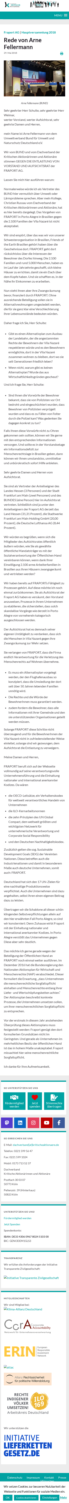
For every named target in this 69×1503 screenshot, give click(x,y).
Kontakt (49, 1477)
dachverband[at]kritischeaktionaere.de (36, 1144)
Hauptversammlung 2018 (38, 32)
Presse (62, 1477)
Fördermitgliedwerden (14, 1104)
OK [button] (8, 1497)
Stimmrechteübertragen (54, 1104)
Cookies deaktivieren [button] (26, 1497)
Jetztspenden (35, 1104)
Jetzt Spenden (12, 1224)
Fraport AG (12, 32)
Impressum (33, 1477)
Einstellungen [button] (49, 1497)
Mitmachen (47, 1481)
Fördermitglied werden (17, 1218)
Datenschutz (14, 1477)
